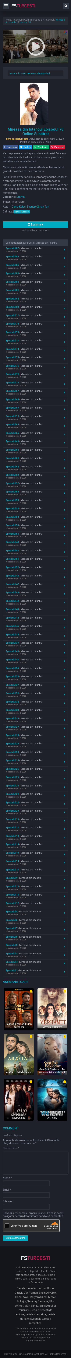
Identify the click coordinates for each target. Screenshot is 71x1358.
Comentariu (11, 1148)
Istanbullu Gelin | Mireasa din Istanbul (29, 73)
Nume (7, 1177)
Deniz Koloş (19, 206)
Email (7, 1189)
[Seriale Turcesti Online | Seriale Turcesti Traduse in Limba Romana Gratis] (23, 8)
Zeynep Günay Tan (38, 206)
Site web (8, 1201)
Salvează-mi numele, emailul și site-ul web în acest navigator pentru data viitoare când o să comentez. (33, 1215)
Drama (20, 196)
